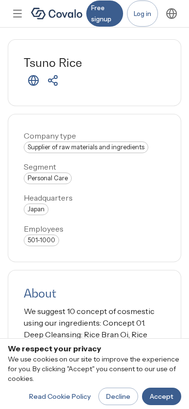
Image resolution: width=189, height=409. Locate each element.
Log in (142, 13)
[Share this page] (53, 80)
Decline (118, 396)
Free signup (101, 13)
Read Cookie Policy (60, 396)
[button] (33, 80)
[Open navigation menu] (17, 13)
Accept (161, 396)
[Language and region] (171, 13)
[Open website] (33, 80)
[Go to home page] (56, 13)
